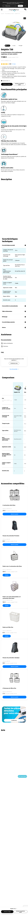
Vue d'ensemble (13, 369)
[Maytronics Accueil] (14, 9)
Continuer (20, 5)
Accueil (2, 13)
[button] (9, 6)
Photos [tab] (8, 45)
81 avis (14, 64)
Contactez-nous (14, 363)
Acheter (6, 575)
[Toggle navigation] (1, 9)
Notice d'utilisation (8, 343)
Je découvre (14, 720)
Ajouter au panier (14, 514)
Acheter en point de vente (20, 912)
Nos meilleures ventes (9, 13)
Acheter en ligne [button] (7, 911)
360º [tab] (21, 45)
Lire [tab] (14, 45)
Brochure (5, 346)
